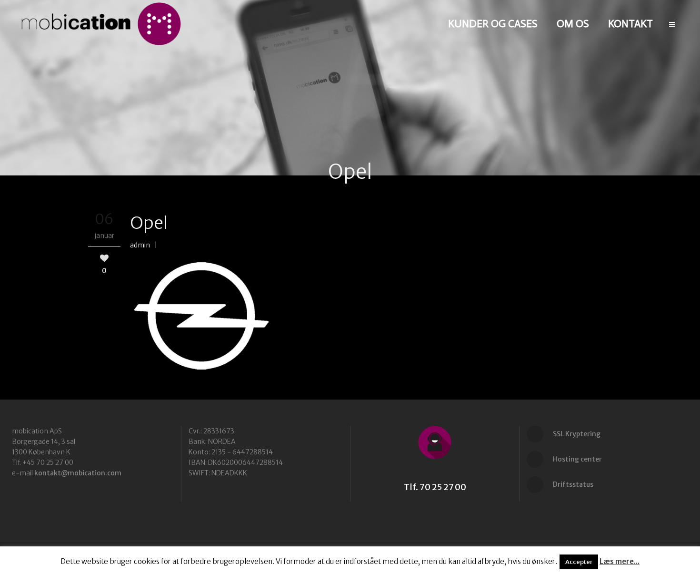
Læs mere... (620, 561)
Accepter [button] (578, 562)
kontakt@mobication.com (77, 473)
